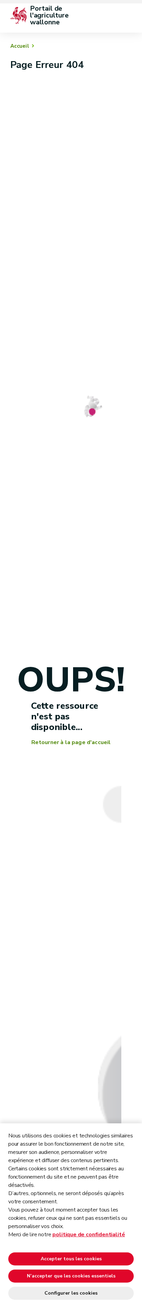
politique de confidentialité (88, 1234)
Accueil (19, 46)
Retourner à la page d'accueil (71, 742)
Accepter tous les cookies (71, 1258)
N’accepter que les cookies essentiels (71, 1276)
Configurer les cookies (71, 1293)
